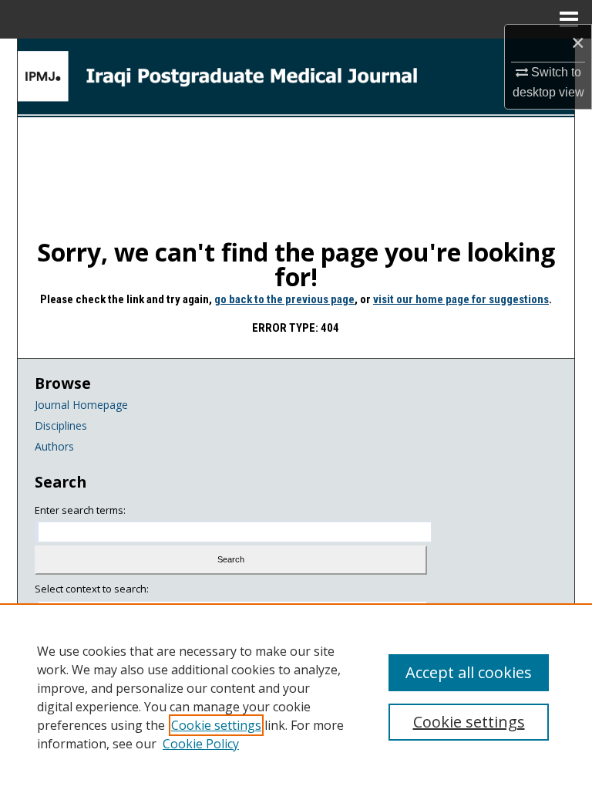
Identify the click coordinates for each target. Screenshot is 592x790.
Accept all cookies (468, 672)
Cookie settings (216, 725)
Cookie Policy (201, 743)
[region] (296, 696)
